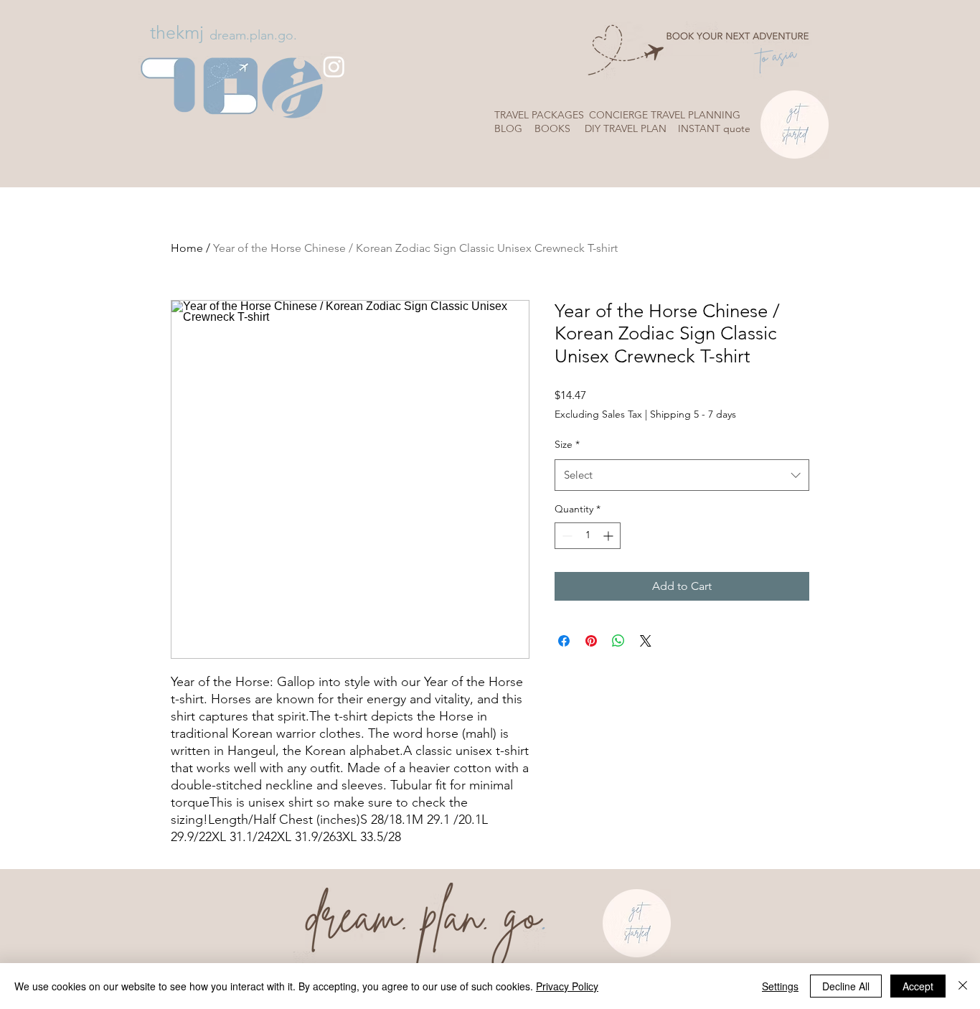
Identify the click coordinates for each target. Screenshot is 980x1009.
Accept (918, 986)
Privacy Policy (567, 986)
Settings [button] (780, 986)
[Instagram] (334, 66)
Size (567, 444)
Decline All (846, 986)
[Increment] (609, 535)
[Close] (962, 986)
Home (187, 248)
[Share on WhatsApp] (618, 640)
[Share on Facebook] (564, 640)
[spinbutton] (587, 535)
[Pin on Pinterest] (591, 640)
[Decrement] (566, 535)
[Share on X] (645, 640)
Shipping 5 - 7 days (693, 414)
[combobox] (682, 475)
